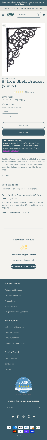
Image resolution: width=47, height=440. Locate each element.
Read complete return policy (14, 212)
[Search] (38, 14)
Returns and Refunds (13, 290)
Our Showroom (11, 358)
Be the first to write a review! (23, 266)
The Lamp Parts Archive (14, 343)
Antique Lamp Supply (25, 435)
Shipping (4, 107)
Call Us (8, 369)
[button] (3, 14)
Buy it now (23, 132)
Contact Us (9, 364)
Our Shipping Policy (11, 151)
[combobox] (29, 14)
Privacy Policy (10, 301)
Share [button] (7, 176)
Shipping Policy (11, 306)
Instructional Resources (14, 327)
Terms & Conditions (13, 295)
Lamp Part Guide (12, 332)
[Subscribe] (39, 407)
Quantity (5, 111)
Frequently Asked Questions (16, 312)
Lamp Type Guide (12, 338)
